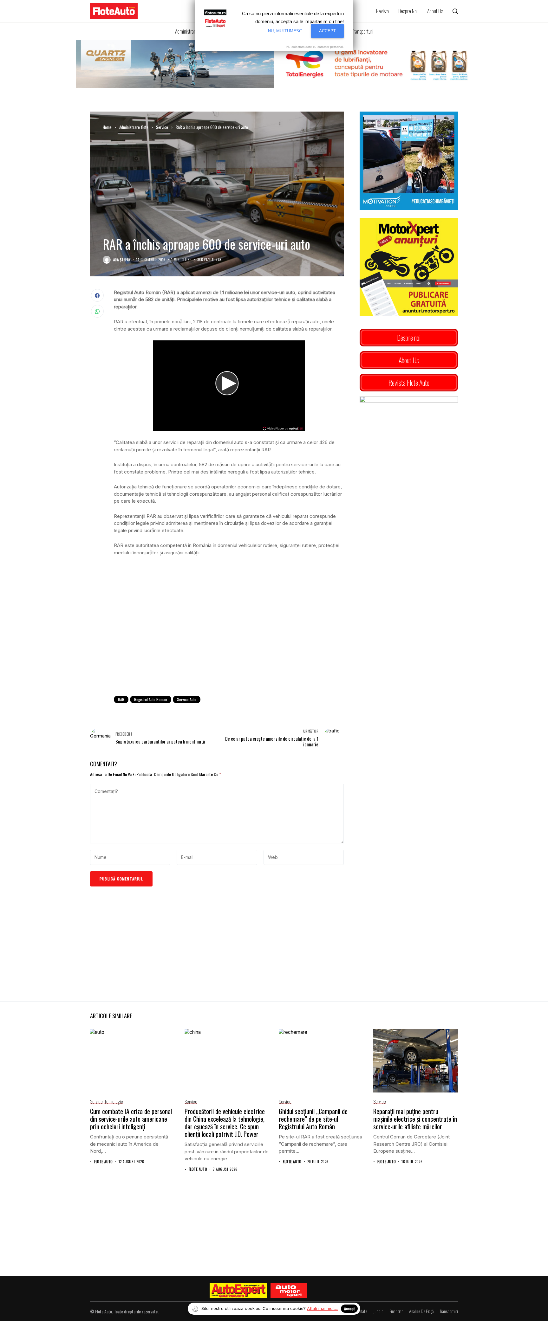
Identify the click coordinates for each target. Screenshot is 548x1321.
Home (107, 127)
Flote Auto (103, 1162)
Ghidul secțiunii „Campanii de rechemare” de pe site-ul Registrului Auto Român (313, 1118)
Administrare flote (133, 127)
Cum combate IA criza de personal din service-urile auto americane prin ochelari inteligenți (131, 1118)
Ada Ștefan (121, 260)
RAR (121, 699)
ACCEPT (327, 31)
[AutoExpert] (238, 1290)
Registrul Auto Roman (150, 699)
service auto (186, 699)
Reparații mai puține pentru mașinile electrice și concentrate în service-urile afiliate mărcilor (415, 1118)
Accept (349, 1308)
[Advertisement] (229, 638)
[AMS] (289, 1290)
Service (162, 127)
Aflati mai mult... (322, 1308)
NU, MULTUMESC (285, 31)
